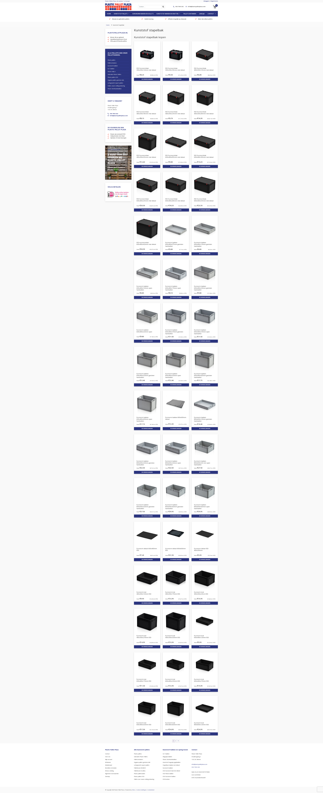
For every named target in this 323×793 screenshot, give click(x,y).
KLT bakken (111, 69)
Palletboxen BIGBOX (140, 768)
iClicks (133, 790)
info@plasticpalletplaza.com (196, 7)
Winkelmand (108, 765)
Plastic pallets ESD (113, 77)
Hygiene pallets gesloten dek (116, 80)
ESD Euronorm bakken (169, 777)
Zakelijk (202, 14)
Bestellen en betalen (110, 768)
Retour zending (109, 771)
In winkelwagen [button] (147, 79)
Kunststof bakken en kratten (167, 14)
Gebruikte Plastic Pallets (114, 74)
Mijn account (108, 760)
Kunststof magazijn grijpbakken (171, 762)
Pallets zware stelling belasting (116, 86)
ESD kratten (166, 779)
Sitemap (107, 777)
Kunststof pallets (121, 14)
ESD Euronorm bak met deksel (171, 771)
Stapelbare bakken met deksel (171, 765)
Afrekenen (108, 762)
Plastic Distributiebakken (114, 89)
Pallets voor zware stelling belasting (144, 779)
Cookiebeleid (151, 790)
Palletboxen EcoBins (139, 771)
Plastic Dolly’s (112, 72)
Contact (211, 14)
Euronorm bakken (113, 66)
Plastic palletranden (139, 774)
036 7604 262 (179, 7)
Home (109, 14)
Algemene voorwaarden (112, 774)
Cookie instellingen (141, 790)
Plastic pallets (111, 60)
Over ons (107, 757)
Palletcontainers (189, 14)
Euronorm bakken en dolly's (143, 14)
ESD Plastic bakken (168, 774)
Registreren (214, 1)
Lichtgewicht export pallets (115, 83)
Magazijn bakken (167, 757)
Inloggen (206, 1)
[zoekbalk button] (163, 6)
